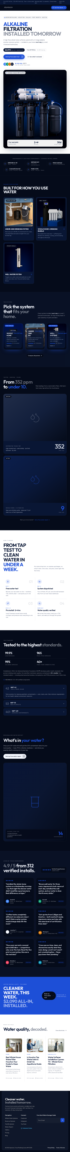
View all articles (60, 1030)
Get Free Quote (58, 7)
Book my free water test (47, 995)
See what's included (36, 57)
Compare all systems (34, 355)
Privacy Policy (51, 1147)
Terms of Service (60, 1147)
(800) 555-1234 (62, 2)
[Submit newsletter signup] (62, 1120)
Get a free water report (41, 520)
